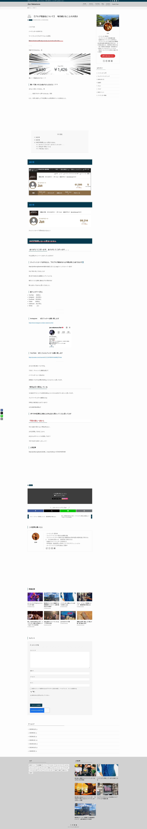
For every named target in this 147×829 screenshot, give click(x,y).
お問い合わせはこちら (108, 56)
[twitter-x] (110, 1)
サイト (31, 682)
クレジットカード (33, 767)
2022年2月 (33, 736)
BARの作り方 (101, 79)
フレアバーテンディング (104, 76)
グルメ (99, 85)
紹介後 (38, 140)
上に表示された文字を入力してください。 (40, 695)
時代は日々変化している (45, 146)
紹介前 (38, 137)
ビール (40, 770)
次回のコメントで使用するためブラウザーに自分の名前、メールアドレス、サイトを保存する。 (55, 688)
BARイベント (101, 92)
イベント (45, 765)
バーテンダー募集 (102, 95)
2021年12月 (33, 744)
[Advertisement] (60, 115)
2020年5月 (33, 751)
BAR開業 (39, 765)
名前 (32, 670)
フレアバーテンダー (48, 770)
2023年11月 (33, 729)
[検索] (118, 1)
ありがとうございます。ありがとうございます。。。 (52, 144)
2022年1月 (33, 740)
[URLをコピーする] (84, 510)
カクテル (67, 765)
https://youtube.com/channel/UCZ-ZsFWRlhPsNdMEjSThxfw (45, 357)
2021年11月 (33, 747)
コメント (33, 650)
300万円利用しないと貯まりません (45, 142)
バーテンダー (66, 767)
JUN (35, 542)
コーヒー (59, 767)
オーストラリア (59, 765)
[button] (35, 510)
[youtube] (114, 1)
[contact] (116, 1)
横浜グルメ (64, 770)
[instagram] (112, 1)
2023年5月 (33, 733)
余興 (56, 770)
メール (32, 676)
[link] (47, 548)
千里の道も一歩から (44, 148)
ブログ (30, 485)
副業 (60, 770)
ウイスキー (51, 765)
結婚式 (99, 82)
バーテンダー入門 (102, 73)
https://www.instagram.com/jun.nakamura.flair (41, 323)
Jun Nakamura (34, 4)
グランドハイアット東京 (44, 767)
